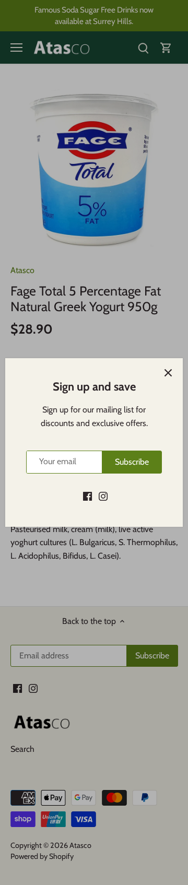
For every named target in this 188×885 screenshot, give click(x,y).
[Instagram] (103, 496)
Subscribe (132, 462)
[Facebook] (87, 496)
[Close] (168, 372)
